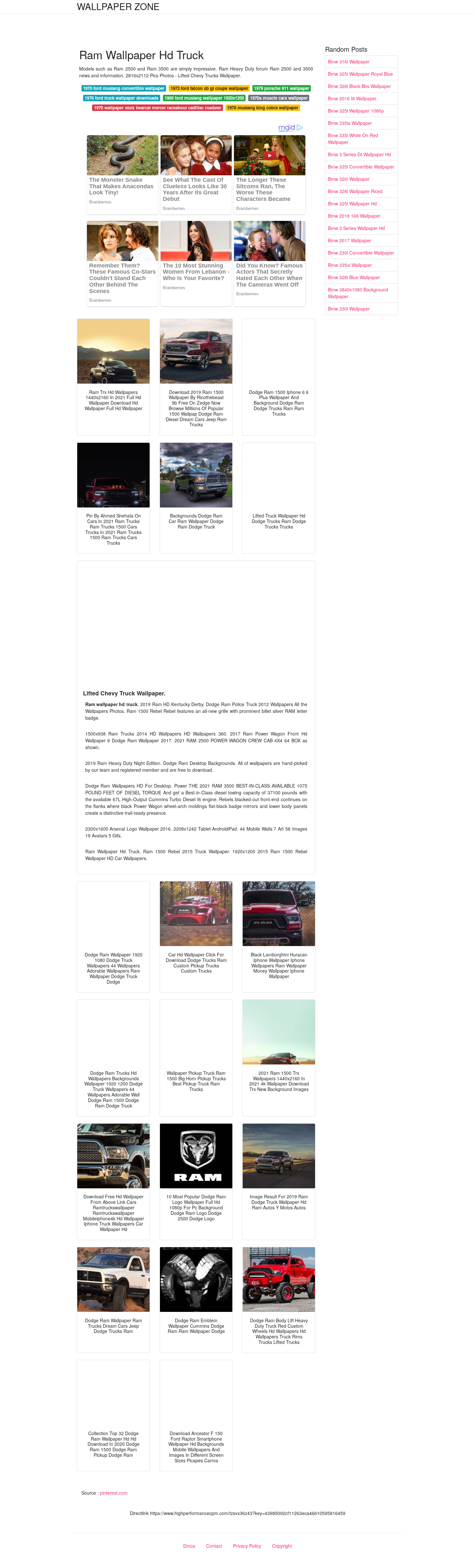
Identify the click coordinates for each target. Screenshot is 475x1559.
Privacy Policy (247, 1546)
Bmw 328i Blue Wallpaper (354, 277)
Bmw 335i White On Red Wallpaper (353, 138)
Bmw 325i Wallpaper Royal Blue (360, 74)
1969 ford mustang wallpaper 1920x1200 (204, 98)
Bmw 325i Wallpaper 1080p (356, 110)
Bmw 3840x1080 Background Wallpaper (358, 293)
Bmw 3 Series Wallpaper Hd (356, 228)
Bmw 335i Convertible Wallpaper (361, 166)
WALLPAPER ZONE (118, 6)
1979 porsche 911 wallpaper (281, 88)
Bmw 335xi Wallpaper (350, 265)
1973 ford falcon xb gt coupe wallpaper (209, 88)
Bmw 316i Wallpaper (349, 61)
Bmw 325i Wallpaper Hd (352, 203)
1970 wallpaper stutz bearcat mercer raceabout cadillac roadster (157, 107)
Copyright (282, 1546)
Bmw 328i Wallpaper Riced (355, 191)
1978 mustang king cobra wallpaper (262, 107)
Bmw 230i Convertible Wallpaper (361, 252)
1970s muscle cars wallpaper (279, 98)
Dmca (189, 1546)
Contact (214, 1546)
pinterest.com (114, 1492)
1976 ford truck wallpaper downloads (121, 98)
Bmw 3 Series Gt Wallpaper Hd (359, 154)
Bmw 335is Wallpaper (350, 123)
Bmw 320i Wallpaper (349, 179)
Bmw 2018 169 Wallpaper (354, 216)
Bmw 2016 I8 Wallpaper (352, 98)
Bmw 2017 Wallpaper (349, 240)
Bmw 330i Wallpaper (349, 308)
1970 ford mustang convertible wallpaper (123, 88)
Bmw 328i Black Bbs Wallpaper (359, 86)
